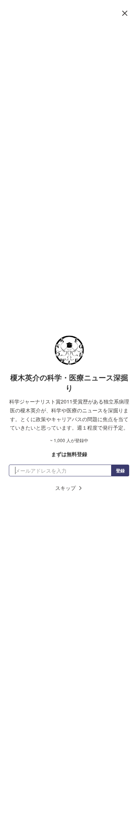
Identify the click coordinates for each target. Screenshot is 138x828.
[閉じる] (124, 13)
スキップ (65, 487)
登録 (120, 470)
